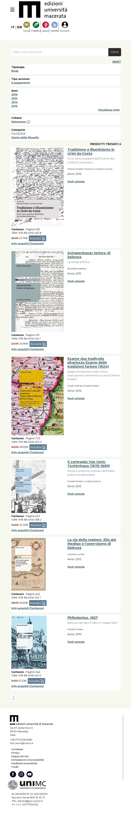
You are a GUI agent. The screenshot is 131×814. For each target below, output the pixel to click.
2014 (14, 102)
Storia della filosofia (25, 137)
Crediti (15, 766)
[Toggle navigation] (12, 9)
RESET (116, 61)
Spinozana (19, 121)
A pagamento (20, 82)
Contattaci (17, 749)
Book (14, 70)
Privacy (15, 752)
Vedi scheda (76, 181)
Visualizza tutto (109, 109)
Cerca (114, 51)
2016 (14, 94)
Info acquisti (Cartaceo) (27, 243)
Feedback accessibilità (24, 763)
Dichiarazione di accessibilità (27, 759)
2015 (14, 98)
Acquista (35, 238)
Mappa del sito (20, 756)
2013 (14, 106)
